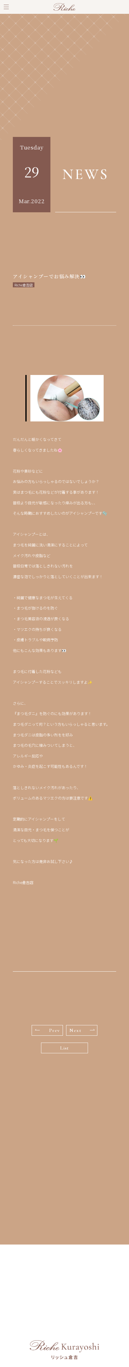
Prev (54, 1030)
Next (75, 1030)
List (64, 1048)
